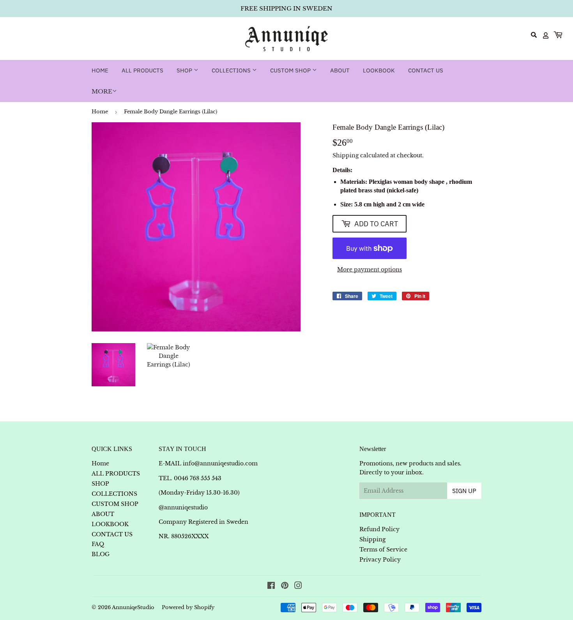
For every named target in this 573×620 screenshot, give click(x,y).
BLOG (101, 554)
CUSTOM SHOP (291, 70)
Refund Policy (379, 529)
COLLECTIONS (232, 70)
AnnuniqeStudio (133, 607)
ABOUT (340, 70)
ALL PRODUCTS (142, 70)
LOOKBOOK (379, 70)
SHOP (185, 70)
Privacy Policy (380, 559)
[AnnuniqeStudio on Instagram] (298, 586)
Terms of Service (383, 549)
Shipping (345, 155)
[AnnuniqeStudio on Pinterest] (285, 586)
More (102, 91)
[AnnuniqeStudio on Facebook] (271, 586)
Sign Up (464, 491)
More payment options (369, 269)
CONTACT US (425, 70)
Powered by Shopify (188, 607)
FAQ (98, 544)
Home (100, 70)
